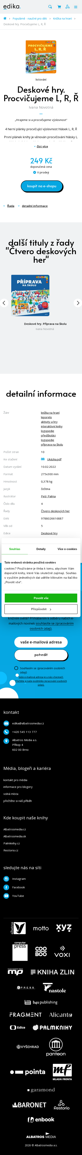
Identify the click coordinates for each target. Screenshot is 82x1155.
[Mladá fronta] (62, 1072)
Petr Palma (48, 496)
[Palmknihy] (52, 1027)
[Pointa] (27, 1072)
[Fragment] (25, 1014)
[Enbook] (41, 1120)
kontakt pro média (15, 780)
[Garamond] (41, 1090)
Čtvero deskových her (55, 511)
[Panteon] (56, 1047)
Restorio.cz (10, 850)
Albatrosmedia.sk (14, 836)
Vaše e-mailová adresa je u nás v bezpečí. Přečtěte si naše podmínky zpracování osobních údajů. (41, 680)
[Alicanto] (60, 1014)
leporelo (46, 417)
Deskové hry (49, 533)
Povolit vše (41, 597)
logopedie (47, 431)
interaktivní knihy (52, 426)
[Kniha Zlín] (52, 972)
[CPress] (25, 987)
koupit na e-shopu (41, 185)
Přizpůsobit (39, 609)
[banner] (12, 6)
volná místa (10, 794)
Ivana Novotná (41, 107)
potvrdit (41, 654)
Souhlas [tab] (14, 549)
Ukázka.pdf (54, 459)
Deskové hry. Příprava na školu (45, 324)
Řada (10, 206)
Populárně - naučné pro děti (30, 18)
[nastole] (54, 987)
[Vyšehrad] (28, 1047)
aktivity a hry (49, 422)
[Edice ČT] (17, 1027)
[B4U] (41, 1002)
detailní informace (35, 206)
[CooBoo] (41, 951)
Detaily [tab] (41, 549)
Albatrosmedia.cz (14, 829)
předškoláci (48, 435)
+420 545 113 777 (24, 732)
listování (41, 79)
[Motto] (41, 928)
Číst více (42, 146)
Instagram (19, 879)
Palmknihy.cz (11, 843)
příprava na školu (52, 444)
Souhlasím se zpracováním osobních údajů (42, 670)
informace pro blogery (18, 787)
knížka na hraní (50, 413)
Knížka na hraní (62, 18)
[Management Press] (15, 972)
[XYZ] (63, 928)
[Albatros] (18, 928)
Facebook (18, 887)
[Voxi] (62, 951)
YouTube (18, 896)
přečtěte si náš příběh (17, 801)
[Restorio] (61, 1104)
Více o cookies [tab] (67, 549)
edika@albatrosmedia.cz (28, 723)
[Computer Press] (20, 951)
